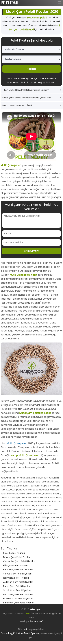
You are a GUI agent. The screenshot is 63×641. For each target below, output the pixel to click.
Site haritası (24, 629)
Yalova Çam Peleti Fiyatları (17, 573)
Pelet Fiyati (35, 609)
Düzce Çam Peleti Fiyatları (17, 557)
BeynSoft (39, 621)
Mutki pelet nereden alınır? (17, 105)
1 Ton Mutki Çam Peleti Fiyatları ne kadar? (25, 90)
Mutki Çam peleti (17, 443)
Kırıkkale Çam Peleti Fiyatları (18, 598)
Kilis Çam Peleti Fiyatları (15, 565)
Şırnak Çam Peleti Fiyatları (17, 590)
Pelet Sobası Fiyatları (14, 553)
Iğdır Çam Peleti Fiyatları (16, 577)
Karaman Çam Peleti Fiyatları (18, 602)
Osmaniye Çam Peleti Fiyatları (19, 561)
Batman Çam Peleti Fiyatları (18, 594)
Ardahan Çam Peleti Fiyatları (18, 582)
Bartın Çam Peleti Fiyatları (16, 586)
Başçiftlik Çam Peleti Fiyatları (23, 633)
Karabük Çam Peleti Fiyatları (18, 569)
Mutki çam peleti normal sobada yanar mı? (26, 97)
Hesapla (31, 68)
